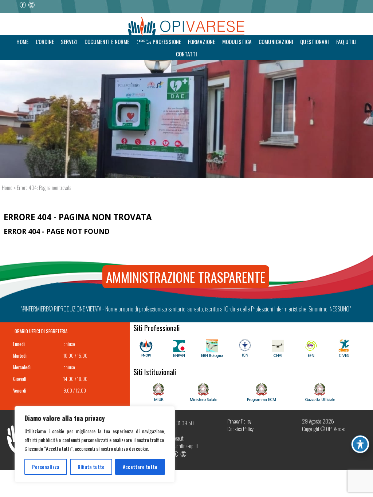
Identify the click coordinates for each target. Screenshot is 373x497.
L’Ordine (45, 41)
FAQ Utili (346, 41)
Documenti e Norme (107, 41)
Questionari (314, 41)
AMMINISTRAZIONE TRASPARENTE (186, 276)
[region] (95, 444)
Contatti (186, 54)
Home (22, 41)
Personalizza (45, 466)
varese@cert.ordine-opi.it (175, 446)
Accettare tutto (140, 466)
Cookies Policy (240, 429)
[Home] (186, 30)
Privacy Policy (239, 421)
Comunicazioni (276, 41)
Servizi (69, 41)
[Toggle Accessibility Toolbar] (360, 444)
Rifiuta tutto (91, 466)
